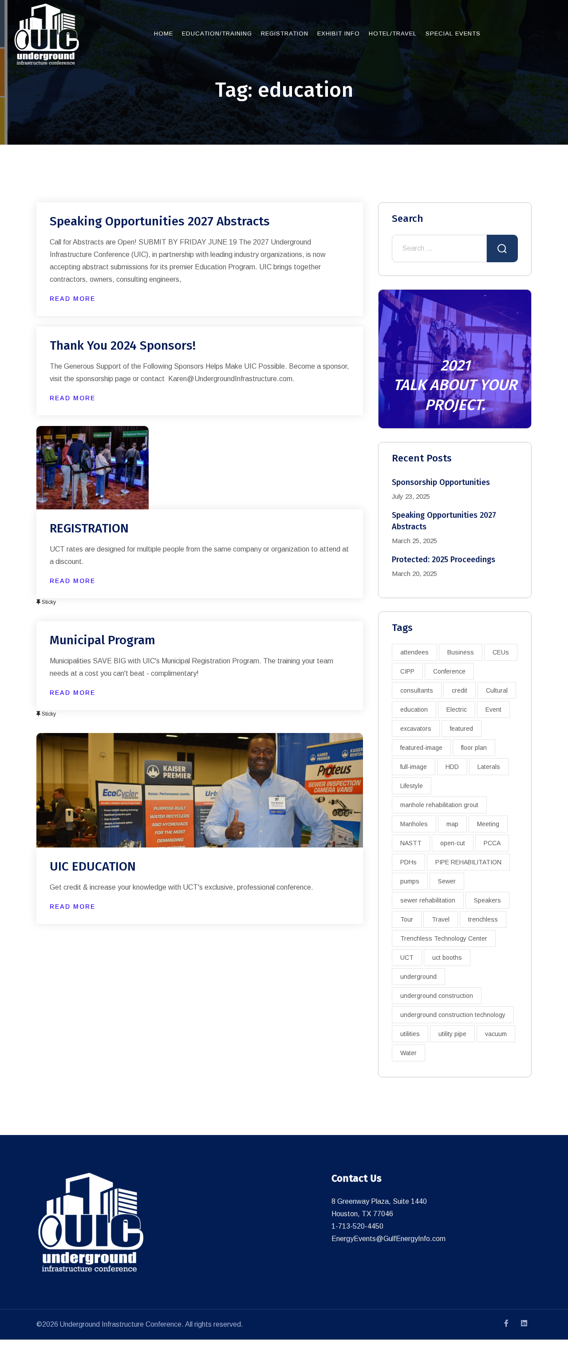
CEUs (501, 652)
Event (493, 709)
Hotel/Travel (393, 33)
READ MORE (72, 298)
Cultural (497, 690)
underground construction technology (452, 1014)
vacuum (496, 1033)
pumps (409, 881)
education (414, 709)
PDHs (408, 862)
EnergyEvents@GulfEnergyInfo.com (388, 1238)
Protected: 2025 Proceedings (443, 559)
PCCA (492, 843)
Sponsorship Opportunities (441, 482)
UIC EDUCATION (93, 866)
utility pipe (452, 1033)
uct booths (447, 957)
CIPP (407, 671)
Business (460, 652)
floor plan (474, 747)
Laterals (488, 766)
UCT (407, 957)
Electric (456, 709)
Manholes (414, 824)
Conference (449, 671)
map (452, 824)
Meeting (488, 824)
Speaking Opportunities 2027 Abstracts (160, 221)
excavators (415, 728)
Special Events (453, 33)
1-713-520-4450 (357, 1226)
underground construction (436, 995)
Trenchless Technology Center (443, 938)
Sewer (447, 881)
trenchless (483, 919)
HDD (452, 766)
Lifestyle (411, 785)
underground (418, 976)
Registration (284, 33)
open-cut (452, 843)
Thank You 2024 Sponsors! (123, 345)
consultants (416, 690)
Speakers (487, 900)
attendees (414, 652)
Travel (441, 919)
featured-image (421, 747)
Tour (406, 919)
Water (408, 1052)
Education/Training (217, 33)
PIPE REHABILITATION (468, 862)
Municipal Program (102, 640)
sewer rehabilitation (427, 900)
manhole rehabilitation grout (439, 804)
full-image (413, 766)
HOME (163, 33)
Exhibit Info (338, 33)
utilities (410, 1033)
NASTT (411, 843)
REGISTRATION (89, 528)
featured (461, 728)
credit (459, 690)
